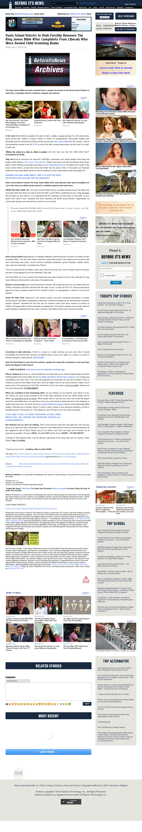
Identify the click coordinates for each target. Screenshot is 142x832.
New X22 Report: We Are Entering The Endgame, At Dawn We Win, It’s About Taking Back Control (115, 475)
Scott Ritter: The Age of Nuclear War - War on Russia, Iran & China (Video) (115, 572)
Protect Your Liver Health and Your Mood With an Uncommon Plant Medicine (116, 701)
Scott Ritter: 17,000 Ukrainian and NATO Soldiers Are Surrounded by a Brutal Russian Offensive (115, 600)
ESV (35, 144)
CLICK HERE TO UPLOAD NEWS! (126, 29)
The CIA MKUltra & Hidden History (111, 727)
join (16, 481)
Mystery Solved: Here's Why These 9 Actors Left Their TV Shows (18, 648)
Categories (129, 7)
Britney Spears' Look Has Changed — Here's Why (45, 340)
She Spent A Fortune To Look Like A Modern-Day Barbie (47, 647)
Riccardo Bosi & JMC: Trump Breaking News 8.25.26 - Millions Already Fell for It (115, 401)
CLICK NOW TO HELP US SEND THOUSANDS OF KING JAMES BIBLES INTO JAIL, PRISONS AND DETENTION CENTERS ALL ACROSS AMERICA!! (33, 417)
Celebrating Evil (104, 722)
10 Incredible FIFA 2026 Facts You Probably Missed (75, 647)
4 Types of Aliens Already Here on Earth (113, 694)
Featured (18, 7)
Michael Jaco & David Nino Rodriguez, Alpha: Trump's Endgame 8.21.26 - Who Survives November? (116, 609)
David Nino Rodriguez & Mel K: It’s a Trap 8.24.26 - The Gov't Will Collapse (114, 304)
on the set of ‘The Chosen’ (34, 162)
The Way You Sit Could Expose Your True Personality (76, 620)
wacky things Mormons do (54, 165)
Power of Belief (56, 7)
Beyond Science (43, 7)
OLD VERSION (126, 16)
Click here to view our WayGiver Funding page (45, 370)
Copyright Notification (92, 785)
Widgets (124, 785)
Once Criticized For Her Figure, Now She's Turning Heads (114, 167)
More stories (38, 28)
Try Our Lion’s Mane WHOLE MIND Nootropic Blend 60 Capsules (31, 509)
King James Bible (61, 142)
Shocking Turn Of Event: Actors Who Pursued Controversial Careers (115, 112)
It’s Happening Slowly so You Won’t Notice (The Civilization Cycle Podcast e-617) (114, 669)
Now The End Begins (67, 457)
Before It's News (29, 3)
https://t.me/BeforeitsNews (107, 235)
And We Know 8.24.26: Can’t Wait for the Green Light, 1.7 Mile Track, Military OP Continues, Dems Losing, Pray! (114, 364)
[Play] (116, 47)
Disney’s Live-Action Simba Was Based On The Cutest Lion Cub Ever (116, 195)
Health (33, 7)
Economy (26, 7)
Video (95, 7)
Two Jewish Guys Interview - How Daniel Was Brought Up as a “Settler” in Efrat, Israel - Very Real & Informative (116, 677)
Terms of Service (72, 785)
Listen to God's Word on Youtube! (116, 68)
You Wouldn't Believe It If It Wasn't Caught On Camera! (74, 240)
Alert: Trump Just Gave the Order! (111, 349)
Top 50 (101, 7)
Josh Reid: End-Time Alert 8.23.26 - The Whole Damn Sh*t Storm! (113, 565)
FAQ (42, 785)
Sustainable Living (70, 7)
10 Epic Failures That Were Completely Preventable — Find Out (106, 510)
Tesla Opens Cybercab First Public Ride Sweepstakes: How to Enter (113, 715)
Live (90, 7)
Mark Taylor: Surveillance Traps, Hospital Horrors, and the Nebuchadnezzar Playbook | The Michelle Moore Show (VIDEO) (115, 451)
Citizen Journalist (59, 488)
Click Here (26, 488)
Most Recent (110, 7)
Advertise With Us (30, 785)
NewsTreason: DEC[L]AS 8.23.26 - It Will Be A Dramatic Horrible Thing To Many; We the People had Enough (116, 320)
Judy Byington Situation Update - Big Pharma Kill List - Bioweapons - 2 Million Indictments (115, 425)
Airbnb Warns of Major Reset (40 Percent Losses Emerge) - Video (114, 409)
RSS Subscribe (111, 785)
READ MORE (38, 358)
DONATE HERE (104, 17)
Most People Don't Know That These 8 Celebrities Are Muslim (19, 340)
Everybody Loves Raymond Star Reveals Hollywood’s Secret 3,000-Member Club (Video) (114, 417)
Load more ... (48, 752)
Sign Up (133, 4)
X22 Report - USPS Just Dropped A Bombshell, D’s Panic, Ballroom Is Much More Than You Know (116, 374)
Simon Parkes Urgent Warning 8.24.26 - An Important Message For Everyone (114, 311)
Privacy (58, 785)
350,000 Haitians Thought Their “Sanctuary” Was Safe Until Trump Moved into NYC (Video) (115, 465)
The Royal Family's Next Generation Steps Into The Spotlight (46, 621)
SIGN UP (105, 263)
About (17, 785)
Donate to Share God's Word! (116, 73)
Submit (116, 282)
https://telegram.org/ (126, 228)
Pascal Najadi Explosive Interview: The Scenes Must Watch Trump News (113, 336)
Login (127, 4)
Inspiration (83, 7)
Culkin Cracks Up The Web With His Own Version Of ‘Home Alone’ (19, 621)
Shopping (120, 7)
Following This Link (15, 568)
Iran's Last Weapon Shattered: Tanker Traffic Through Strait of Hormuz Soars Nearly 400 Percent (115, 581)
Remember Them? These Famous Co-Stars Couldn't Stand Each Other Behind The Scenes (116, 140)
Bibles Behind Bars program (63, 377)
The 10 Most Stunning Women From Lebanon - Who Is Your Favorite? (23, 241)
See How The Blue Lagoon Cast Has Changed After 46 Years (48, 241)
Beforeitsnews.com (24, 14)
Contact (50, 785)
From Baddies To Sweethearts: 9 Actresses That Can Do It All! (75, 340)
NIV (31, 144)
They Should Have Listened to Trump (112, 458)
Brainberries (14, 246)
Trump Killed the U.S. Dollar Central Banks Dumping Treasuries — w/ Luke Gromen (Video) (114, 441)
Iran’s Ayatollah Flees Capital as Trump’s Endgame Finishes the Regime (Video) (114, 433)
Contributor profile (26, 28)
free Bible (43, 377)
